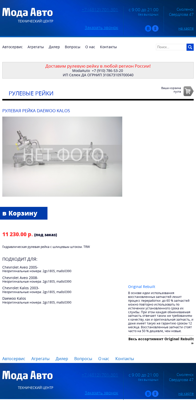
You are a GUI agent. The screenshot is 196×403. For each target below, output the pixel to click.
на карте (186, 28)
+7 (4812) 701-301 (100, 9)
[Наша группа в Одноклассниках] (155, 30)
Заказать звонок (101, 27)
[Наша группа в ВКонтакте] (148, 30)
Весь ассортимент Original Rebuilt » (161, 340)
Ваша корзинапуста (171, 89)
